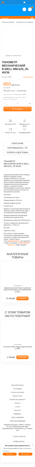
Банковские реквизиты (17, 399)
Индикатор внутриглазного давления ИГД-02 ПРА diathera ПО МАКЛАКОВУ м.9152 (17, 290)
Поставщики (17, 389)
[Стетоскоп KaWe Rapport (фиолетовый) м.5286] (17, 332)
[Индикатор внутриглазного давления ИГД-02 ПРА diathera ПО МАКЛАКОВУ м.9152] (17, 273)
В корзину (19, 109)
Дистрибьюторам (17, 385)
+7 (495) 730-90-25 (19, 436)
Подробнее (17, 458)
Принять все (25, 454)
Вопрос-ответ (17, 396)
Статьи (17, 407)
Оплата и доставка (17, 392)
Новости (17, 403)
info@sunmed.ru (18, 441)
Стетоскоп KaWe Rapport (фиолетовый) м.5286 (17, 348)
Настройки (9, 454)
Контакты (17, 410)
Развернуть (6, 451)
